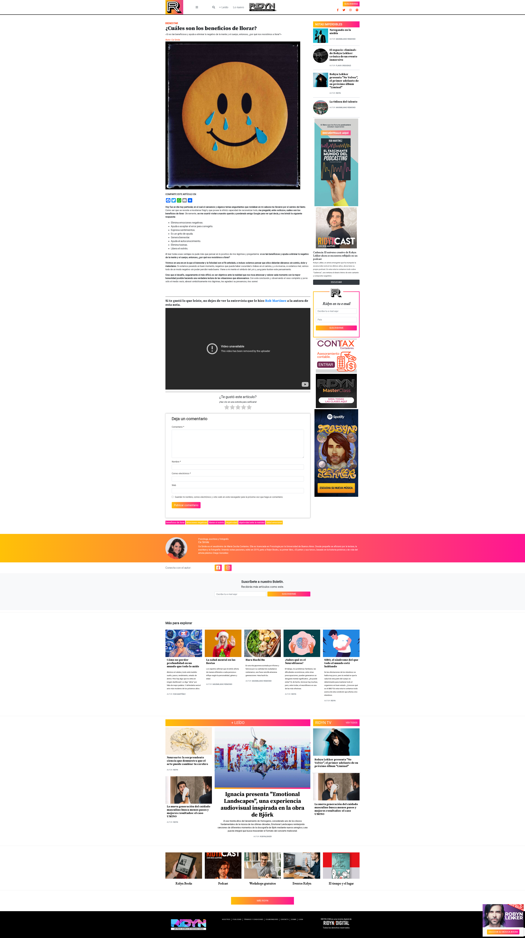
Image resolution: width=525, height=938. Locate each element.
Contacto (285, 919)
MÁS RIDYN (262, 900)
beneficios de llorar (175, 522)
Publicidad (237, 919)
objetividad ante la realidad (252, 522)
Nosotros (226, 919)
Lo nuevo (238, 7)
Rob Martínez (275, 301)
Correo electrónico (181, 473)
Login (300, 919)
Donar (293, 919)
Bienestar (171, 23)
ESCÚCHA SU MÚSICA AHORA (503, 932)
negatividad (231, 522)
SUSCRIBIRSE (351, 4)
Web (174, 485)
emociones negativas (196, 522)
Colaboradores (272, 919)
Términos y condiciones (253, 919)
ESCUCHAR (336, 282)
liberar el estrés (216, 522)
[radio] (226, 408)
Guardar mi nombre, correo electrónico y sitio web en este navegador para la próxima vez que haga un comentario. (229, 497)
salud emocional (274, 522)
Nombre (176, 461)
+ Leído (223, 7)
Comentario (178, 427)
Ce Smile (175, 39)
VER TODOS (351, 722)
